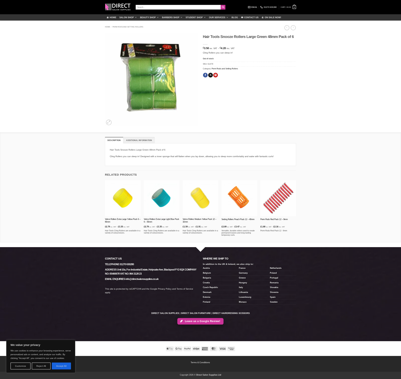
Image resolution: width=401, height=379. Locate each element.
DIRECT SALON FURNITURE (196, 313)
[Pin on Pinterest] (215, 75)
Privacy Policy (165, 289)
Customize (20, 366)
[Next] (296, 211)
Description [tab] (114, 140)
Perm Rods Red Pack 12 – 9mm (274, 219)
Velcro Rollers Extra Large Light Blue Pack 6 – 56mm (161, 220)
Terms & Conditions (201, 362)
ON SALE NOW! (273, 17)
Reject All (41, 366)
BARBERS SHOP (170, 17)
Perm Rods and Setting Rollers (127, 27)
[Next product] (286, 27)
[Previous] (105, 211)
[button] (288, 7)
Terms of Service (185, 289)
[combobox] (178, 7)
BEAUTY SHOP (148, 17)
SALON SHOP (126, 17)
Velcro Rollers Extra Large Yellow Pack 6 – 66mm (123, 220)
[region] (40, 356)
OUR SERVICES (217, 17)
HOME (113, 17)
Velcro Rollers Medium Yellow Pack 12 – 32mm (199, 220)
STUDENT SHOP (194, 17)
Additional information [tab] (139, 140)
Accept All (61, 366)
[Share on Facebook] (205, 75)
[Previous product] (293, 27)
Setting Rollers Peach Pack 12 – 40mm (238, 219)
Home (107, 27)
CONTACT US (251, 17)
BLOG (235, 17)
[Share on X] (210, 75)
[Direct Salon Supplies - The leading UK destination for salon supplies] (118, 7)
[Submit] (223, 7)
